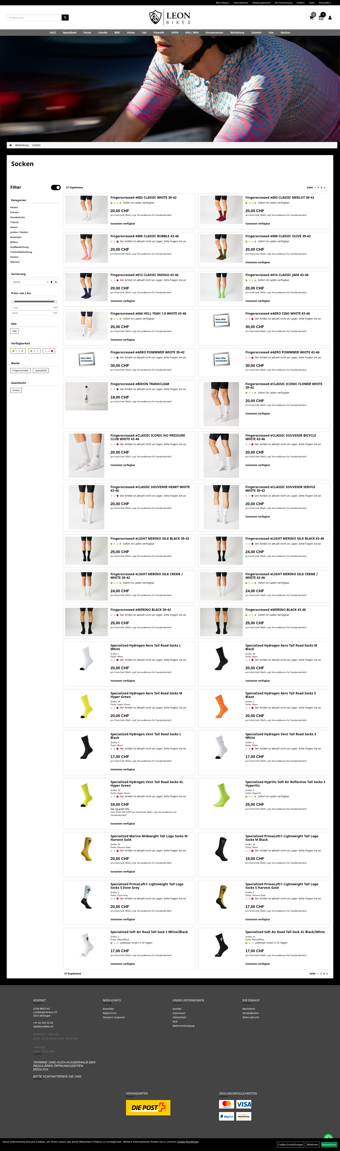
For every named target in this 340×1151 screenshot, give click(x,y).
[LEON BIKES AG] (170, 18)
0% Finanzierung (283, 2)
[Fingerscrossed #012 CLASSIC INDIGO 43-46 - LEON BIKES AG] (86, 287)
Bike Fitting (222, 2)
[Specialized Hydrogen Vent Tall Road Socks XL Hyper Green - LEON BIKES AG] (86, 795)
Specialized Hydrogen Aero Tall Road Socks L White (145, 647)
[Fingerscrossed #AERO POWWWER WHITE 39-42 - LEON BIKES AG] (86, 359)
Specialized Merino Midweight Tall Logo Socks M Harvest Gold (149, 838)
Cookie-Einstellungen (290, 1144)
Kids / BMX (192, 32)
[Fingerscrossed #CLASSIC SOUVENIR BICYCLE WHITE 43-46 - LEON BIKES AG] (221, 456)
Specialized (69, 32)
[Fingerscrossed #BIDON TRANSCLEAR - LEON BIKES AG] (86, 396)
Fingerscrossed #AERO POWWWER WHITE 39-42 (147, 352)
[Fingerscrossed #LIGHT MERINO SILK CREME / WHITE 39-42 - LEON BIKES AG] (86, 586)
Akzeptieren (329, 1144)
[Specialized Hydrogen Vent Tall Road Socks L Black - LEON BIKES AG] (86, 747)
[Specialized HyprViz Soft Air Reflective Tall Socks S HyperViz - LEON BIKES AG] (221, 795)
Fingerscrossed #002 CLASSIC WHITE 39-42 (143, 197)
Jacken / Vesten (19, 232)
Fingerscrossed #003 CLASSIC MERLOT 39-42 (279, 197)
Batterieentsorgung (183, 1025)
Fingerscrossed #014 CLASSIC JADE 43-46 (276, 275)
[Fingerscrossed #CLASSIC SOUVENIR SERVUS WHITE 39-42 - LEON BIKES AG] (221, 507)
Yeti (144, 32)
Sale (271, 32)
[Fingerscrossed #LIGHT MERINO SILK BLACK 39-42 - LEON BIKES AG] (86, 551)
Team (312, 2)
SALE (53, 32)
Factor (87, 32)
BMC (117, 32)
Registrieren (109, 1013)
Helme (14, 207)
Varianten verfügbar (122, 223)
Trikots (14, 222)
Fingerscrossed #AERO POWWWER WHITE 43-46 (282, 352)
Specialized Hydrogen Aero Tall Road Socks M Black (281, 647)
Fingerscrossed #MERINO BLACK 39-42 (140, 609)
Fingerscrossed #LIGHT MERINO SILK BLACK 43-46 (284, 538)
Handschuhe (17, 217)
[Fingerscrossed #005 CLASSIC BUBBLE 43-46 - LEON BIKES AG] (86, 248)
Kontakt (177, 1008)
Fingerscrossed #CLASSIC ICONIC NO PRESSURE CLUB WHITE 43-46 (147, 437)
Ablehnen (312, 1144)
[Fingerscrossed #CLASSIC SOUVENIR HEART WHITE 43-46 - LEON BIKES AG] (86, 507)
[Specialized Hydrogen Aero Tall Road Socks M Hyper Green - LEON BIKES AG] (86, 706)
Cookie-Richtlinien (188, 1141)
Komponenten (214, 32)
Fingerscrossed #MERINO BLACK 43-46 (275, 609)
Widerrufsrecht (250, 1017)
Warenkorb (248, 1008)
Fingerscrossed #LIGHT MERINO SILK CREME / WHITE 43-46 (281, 576)
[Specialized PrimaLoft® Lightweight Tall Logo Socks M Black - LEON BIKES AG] (221, 849)
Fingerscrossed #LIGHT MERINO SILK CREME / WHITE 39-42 (146, 576)
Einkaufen (324, 2)
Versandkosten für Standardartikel (154, 215)
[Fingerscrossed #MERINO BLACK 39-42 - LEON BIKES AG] (86, 622)
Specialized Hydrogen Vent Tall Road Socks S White (280, 736)
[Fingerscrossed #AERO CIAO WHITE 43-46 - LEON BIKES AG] (221, 320)
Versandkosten (250, 1013)
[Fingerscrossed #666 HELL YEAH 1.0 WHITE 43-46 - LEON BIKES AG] (86, 326)
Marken (285, 32)
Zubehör (256, 32)
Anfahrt (301, 2)
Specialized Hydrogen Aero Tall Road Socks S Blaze (280, 695)
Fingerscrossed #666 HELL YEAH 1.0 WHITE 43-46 (148, 313)
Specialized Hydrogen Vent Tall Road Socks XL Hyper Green (146, 784)
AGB (175, 1021)
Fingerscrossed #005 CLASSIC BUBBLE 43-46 (144, 236)
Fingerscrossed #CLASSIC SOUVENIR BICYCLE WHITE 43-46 (280, 437)
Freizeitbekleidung (21, 252)
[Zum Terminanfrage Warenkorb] (321, 18)
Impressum (179, 1013)
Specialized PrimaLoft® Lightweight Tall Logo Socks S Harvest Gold (281, 886)
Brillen (14, 242)
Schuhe (14, 212)
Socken (36, 145)
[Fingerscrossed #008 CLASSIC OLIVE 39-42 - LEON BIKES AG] (221, 248)
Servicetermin (241, 2)
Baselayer (16, 237)
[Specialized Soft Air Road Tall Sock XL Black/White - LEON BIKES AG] (221, 945)
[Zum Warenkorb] (311, 18)
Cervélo (102, 32)
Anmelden (108, 1008)
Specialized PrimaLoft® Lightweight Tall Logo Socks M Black (281, 838)
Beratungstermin (262, 2)
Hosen (14, 227)
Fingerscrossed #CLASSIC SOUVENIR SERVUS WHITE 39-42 (280, 489)
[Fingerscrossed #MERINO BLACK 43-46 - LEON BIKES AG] (221, 622)
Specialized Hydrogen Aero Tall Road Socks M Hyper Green (146, 695)
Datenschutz (179, 1017)
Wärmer (15, 261)
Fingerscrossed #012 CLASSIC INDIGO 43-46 (144, 275)
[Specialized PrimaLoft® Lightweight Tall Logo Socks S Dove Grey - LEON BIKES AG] (86, 897)
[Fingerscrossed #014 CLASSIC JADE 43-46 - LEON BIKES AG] (221, 287)
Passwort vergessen (114, 1017)
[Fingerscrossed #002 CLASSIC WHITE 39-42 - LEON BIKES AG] (86, 210)
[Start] (10, 145)
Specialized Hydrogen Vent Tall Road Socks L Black (145, 736)
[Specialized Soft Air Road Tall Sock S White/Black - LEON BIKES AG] (86, 945)
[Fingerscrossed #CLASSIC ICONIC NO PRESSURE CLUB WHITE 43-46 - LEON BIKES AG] (86, 456)
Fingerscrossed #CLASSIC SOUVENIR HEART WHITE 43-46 (150, 489)
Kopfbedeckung (19, 247)
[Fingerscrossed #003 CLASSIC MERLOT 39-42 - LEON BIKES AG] (221, 210)
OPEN (174, 32)
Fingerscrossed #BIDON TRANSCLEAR (139, 384)
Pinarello (159, 32)
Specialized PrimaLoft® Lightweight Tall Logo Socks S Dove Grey (146, 886)
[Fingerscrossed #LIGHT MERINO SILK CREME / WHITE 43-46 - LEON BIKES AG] (221, 586)
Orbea (131, 32)
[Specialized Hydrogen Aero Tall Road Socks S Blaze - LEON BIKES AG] (221, 706)
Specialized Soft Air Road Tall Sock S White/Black (149, 932)
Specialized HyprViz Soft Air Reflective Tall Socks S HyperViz (285, 784)
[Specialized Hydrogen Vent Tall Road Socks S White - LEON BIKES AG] (221, 747)
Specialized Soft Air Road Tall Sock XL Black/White (285, 932)
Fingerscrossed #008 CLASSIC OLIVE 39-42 (278, 236)
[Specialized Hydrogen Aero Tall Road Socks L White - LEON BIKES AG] (86, 658)
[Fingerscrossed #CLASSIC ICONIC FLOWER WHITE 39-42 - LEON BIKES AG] (221, 404)
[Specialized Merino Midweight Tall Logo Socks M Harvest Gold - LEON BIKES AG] (86, 849)
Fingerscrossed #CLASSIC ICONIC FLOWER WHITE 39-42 (283, 386)
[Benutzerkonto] (330, 17)
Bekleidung (237, 32)
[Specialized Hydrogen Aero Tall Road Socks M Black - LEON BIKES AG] (221, 658)
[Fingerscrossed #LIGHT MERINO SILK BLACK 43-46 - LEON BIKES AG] (221, 551)
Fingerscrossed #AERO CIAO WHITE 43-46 (277, 313)
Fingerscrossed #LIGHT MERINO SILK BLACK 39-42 (149, 538)
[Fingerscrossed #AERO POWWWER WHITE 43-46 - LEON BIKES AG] (221, 359)
